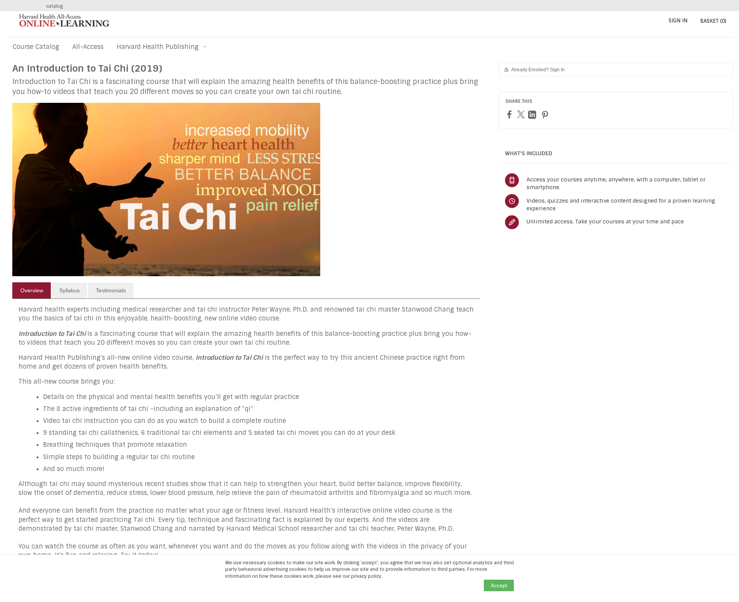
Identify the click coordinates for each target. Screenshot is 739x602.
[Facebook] (510, 114)
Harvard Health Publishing (158, 47)
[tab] (31, 290)
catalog (54, 6)
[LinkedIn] (533, 115)
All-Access (88, 47)
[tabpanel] (246, 435)
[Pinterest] (546, 115)
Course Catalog (36, 47)
